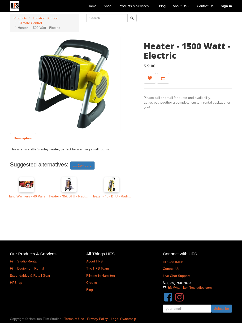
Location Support (45, 18)
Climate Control (30, 23)
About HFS (94, 261)
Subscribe (221, 308)
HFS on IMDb (173, 262)
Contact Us (171, 269)
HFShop (16, 282)
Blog (89, 290)
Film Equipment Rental (27, 268)
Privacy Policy (97, 319)
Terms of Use (74, 319)
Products (20, 18)
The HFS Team (97, 268)
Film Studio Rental (23, 261)
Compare (84, 165)
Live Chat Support (176, 276)
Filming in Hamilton (100, 275)
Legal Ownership (123, 319)
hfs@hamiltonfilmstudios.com (190, 287)
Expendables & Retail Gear (30, 275)
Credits (91, 282)
